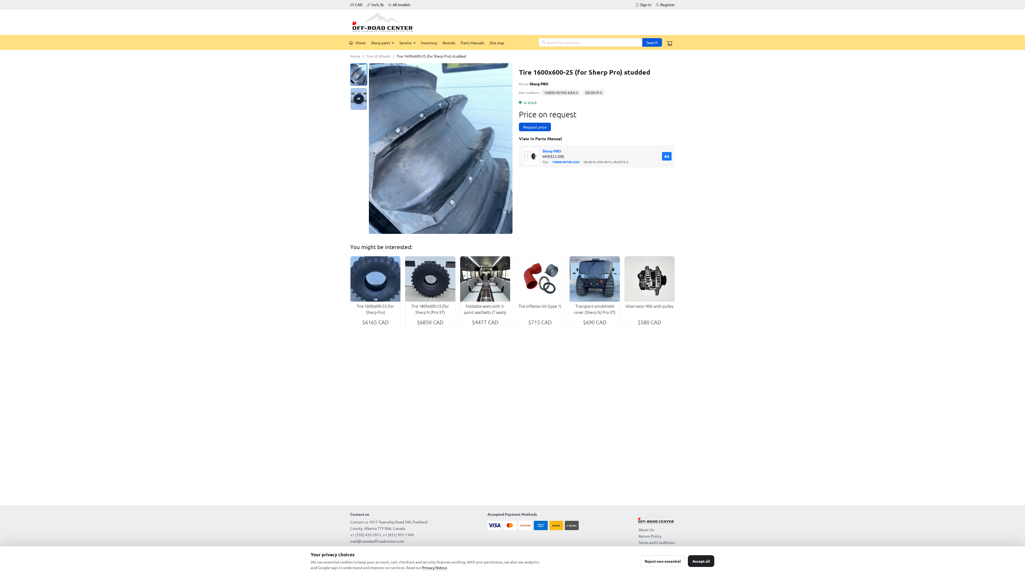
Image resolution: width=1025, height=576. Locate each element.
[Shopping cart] (669, 43)
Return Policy (649, 536)
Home (361, 42)
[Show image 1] (358, 74)
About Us (646, 529)
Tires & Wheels (378, 56)
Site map (497, 42)
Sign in (645, 4)
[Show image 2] (358, 99)
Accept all (701, 561)
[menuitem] (357, 42)
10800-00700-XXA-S (561, 92)
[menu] (442, 42)
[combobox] (591, 42)
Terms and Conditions (656, 542)
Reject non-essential (663, 561)
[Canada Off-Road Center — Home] (384, 22)
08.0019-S (593, 92)
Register (667, 4)
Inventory (429, 42)
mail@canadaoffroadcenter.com (377, 541)
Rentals (449, 42)
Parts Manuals (472, 42)
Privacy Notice (434, 567)
